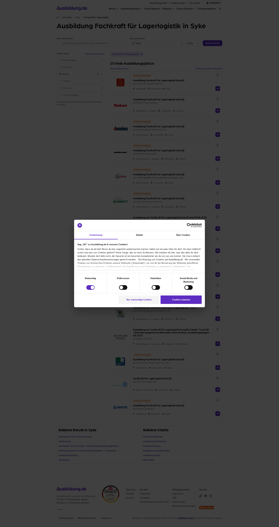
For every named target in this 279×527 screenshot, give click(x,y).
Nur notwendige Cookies (139, 299)
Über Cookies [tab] (183, 235)
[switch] (123, 287)
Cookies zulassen (181, 299)
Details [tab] (139, 235)
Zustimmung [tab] (96, 235)
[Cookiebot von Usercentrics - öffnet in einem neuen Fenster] (189, 225)
